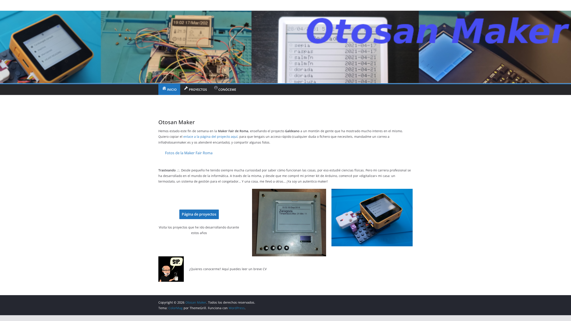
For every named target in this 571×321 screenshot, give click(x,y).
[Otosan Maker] (285, 13)
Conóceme (227, 89)
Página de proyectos (199, 214)
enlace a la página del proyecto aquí (210, 136)
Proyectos (198, 89)
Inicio (172, 89)
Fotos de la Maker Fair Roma (189, 152)
